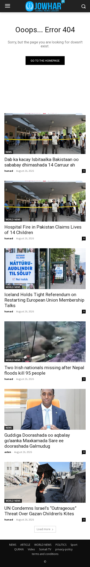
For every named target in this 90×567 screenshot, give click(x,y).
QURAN (19, 549)
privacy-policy (64, 549)
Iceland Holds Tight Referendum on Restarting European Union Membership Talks (44, 300)
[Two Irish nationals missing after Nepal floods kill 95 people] (45, 341)
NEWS (9, 152)
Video (31, 549)
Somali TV (45, 549)
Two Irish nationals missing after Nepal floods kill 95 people (44, 370)
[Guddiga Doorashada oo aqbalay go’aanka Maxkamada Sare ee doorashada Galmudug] (45, 409)
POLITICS (60, 545)
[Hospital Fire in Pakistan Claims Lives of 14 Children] (45, 201)
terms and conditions (45, 554)
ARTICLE (25, 545)
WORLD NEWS (13, 219)
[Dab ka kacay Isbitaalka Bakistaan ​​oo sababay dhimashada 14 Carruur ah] (45, 133)
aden (7, 452)
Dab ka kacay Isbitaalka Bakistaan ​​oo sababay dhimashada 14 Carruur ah (41, 162)
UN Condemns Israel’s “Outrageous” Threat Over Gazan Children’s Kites (40, 511)
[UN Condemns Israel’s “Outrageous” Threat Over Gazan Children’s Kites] (45, 482)
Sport (74, 545)
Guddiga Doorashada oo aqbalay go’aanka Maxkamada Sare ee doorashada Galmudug (37, 441)
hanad (8, 170)
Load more (43, 529)
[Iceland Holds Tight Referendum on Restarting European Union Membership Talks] (45, 268)
